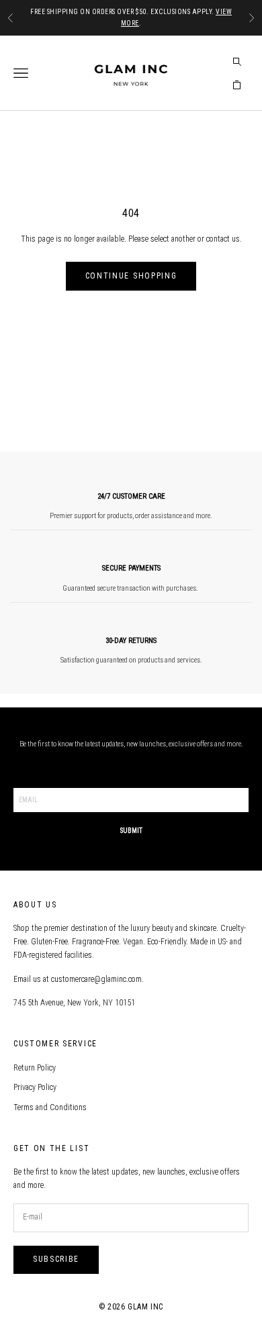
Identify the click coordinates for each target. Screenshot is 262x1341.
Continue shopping (131, 276)
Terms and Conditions (50, 1107)
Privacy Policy (34, 1087)
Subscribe (56, 1259)
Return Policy (34, 1068)
